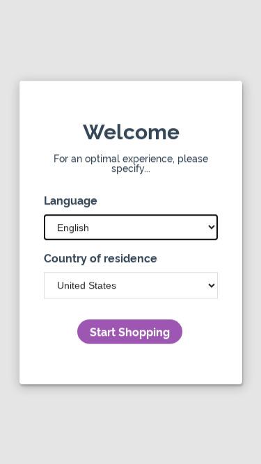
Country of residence (100, 257)
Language (70, 199)
